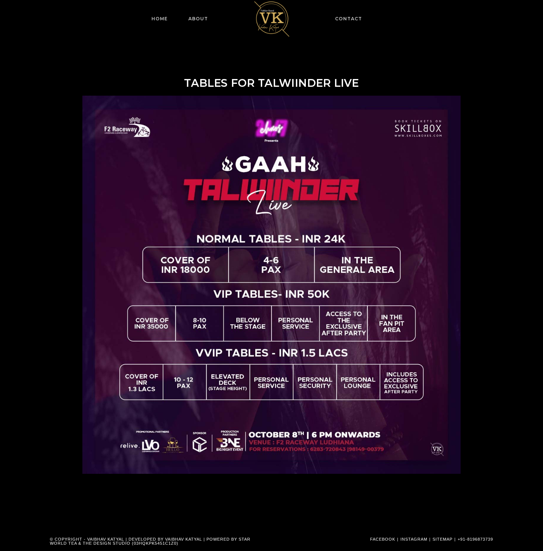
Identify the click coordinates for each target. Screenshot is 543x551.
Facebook (382, 539)
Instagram (413, 539)
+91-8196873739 (475, 539)
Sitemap (442, 539)
